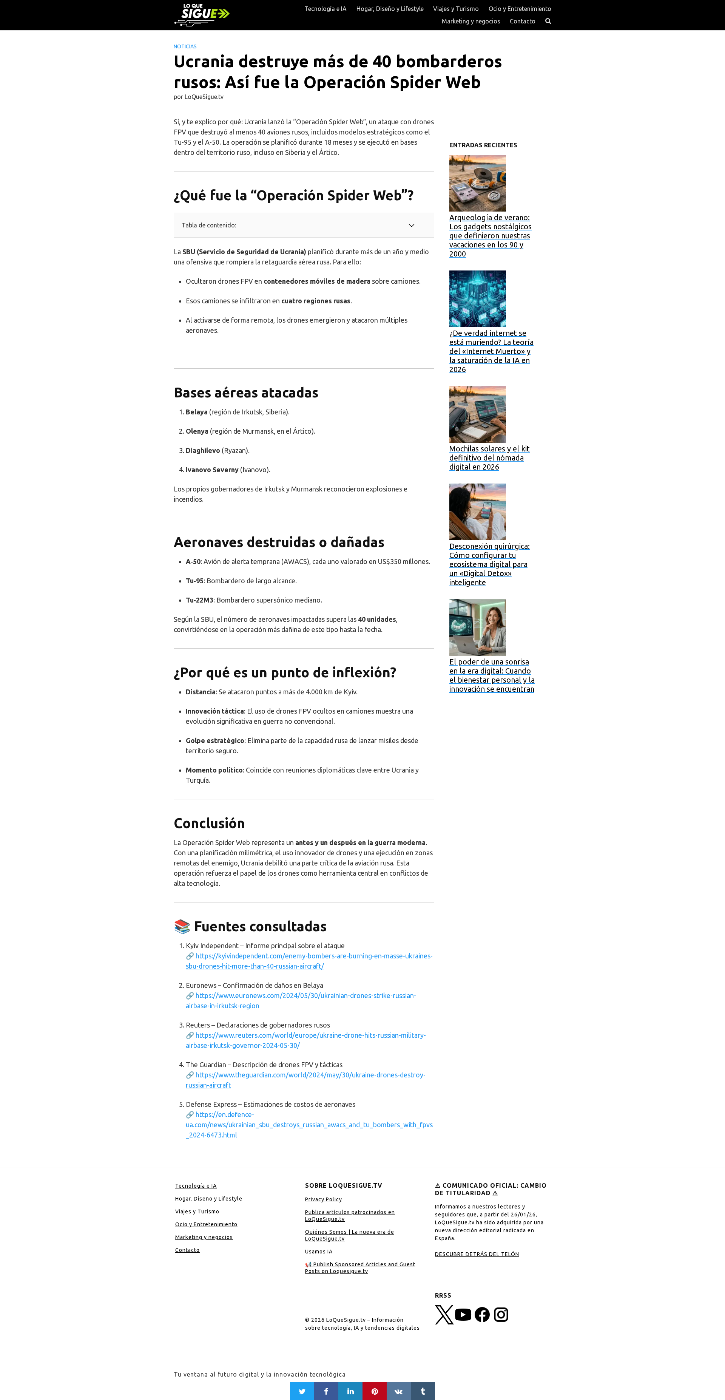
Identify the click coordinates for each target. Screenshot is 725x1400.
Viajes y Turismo (456, 8)
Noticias (185, 46)
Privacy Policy (323, 1199)
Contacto (522, 21)
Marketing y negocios (471, 21)
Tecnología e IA (325, 8)
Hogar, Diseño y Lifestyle (390, 8)
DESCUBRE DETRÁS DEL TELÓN (477, 1254)
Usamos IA (319, 1252)
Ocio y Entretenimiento (520, 8)
